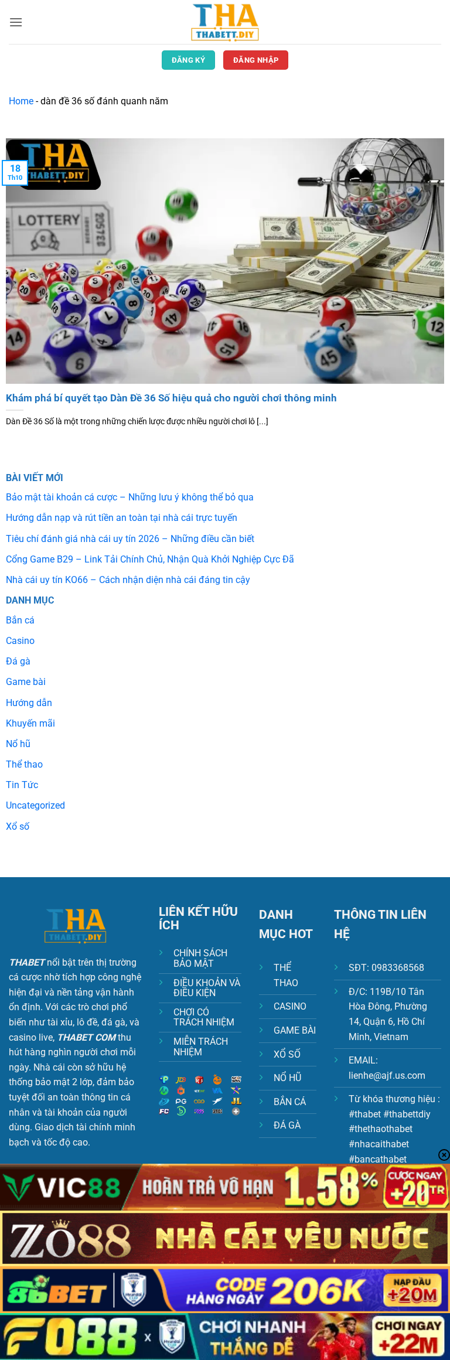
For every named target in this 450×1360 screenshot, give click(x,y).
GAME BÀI (295, 1030)
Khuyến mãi (30, 723)
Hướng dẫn (29, 702)
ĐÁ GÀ (287, 1125)
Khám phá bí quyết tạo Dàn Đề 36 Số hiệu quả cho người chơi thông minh (171, 398)
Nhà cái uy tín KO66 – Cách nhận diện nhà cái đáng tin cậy (128, 579)
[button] (16, 22)
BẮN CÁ (290, 1101)
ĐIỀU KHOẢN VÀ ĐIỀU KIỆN (206, 988)
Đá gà (18, 661)
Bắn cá (20, 620)
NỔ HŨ (287, 1077)
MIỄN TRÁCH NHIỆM (200, 1047)
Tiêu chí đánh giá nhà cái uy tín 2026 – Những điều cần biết (130, 538)
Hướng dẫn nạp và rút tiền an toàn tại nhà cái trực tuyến (121, 517)
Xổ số (17, 826)
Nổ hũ (18, 743)
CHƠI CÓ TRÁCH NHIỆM (203, 1017)
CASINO (290, 1006)
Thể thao (24, 764)
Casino (20, 640)
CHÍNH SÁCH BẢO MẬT (200, 958)
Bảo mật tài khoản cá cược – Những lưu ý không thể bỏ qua (130, 497)
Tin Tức (22, 784)
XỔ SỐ (287, 1054)
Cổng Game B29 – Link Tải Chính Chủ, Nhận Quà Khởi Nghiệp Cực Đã (150, 559)
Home (21, 101)
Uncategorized (35, 805)
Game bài (26, 681)
